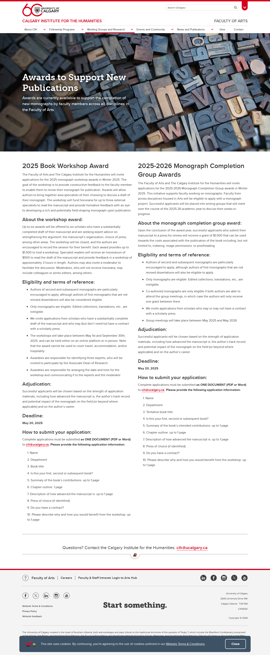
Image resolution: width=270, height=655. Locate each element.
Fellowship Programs (62, 29)
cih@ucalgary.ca (37, 444)
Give (222, 29)
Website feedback (32, 616)
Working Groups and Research (106, 29)
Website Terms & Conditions (185, 644)
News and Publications (191, 29)
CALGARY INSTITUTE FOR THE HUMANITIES (62, 21)
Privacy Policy (29, 611)
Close (235, 644)
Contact (238, 29)
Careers (66, 578)
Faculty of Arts (231, 21)
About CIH (30, 29)
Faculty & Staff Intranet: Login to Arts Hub (107, 578)
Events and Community (151, 29)
